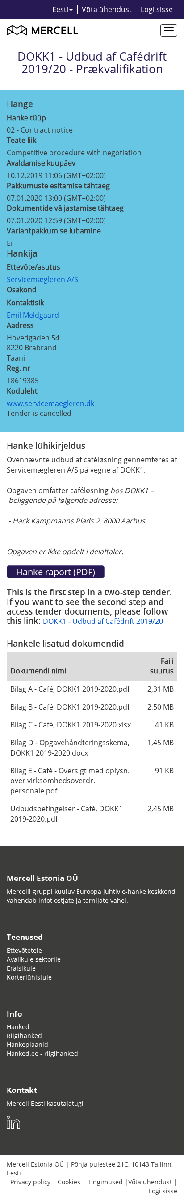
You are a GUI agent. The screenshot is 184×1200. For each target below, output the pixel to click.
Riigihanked (24, 1035)
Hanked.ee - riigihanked (42, 1053)
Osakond (22, 290)
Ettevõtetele (24, 950)
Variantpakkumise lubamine (54, 231)
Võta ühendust (107, 9)
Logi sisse (157, 9)
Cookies (69, 1182)
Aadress (20, 325)
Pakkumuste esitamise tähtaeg (58, 186)
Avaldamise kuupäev (41, 163)
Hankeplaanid (27, 1044)
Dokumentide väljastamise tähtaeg (65, 208)
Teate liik (21, 140)
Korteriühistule (29, 977)
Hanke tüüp (26, 118)
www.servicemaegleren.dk (50, 403)
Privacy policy (30, 1182)
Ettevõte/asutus (33, 267)
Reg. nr (18, 368)
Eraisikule (21, 968)
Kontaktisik (25, 302)
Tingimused (105, 1182)
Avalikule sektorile (34, 959)
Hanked (18, 1026)
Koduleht (22, 391)
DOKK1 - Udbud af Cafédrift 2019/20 (103, 621)
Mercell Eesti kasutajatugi (45, 1103)
